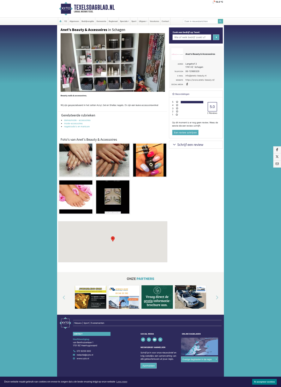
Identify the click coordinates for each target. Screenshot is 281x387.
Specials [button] (124, 21)
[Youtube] (155, 339)
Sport (133, 21)
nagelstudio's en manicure (77, 126)
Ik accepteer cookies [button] (264, 382)
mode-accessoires (73, 123)
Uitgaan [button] (142, 21)
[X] (149, 339)
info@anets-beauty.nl (195, 75)
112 (65, 21)
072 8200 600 (84, 351)
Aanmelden (148, 365)
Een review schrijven (185, 132)
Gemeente (101, 21)
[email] (277, 164)
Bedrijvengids (88, 21)
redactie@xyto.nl (85, 355)
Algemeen (74, 21)
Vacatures (154, 21)
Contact (165, 21)
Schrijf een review (190, 144)
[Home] (60, 21)
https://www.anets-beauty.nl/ (200, 80)
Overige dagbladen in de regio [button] (197, 359)
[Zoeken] (220, 21)
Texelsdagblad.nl (94, 7)
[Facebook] (143, 339)
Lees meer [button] (121, 381)
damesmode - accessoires (77, 120)
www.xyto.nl (83, 358)
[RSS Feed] (160, 339)
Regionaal (113, 21)
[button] (113, 239)
